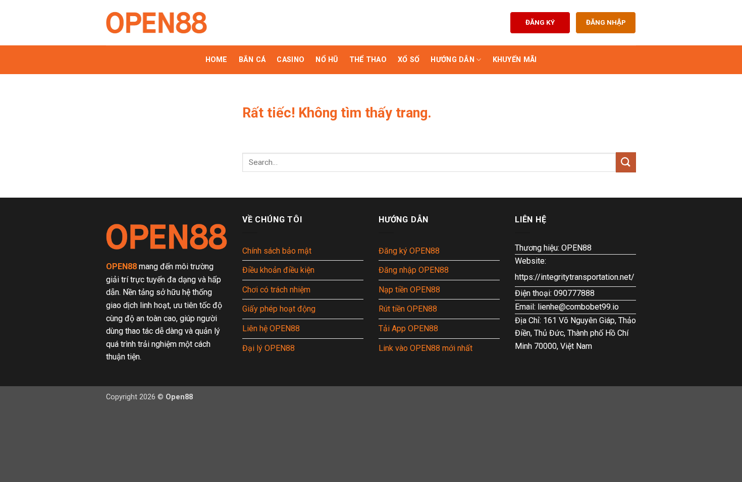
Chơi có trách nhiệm (276, 289)
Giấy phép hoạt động (278, 309)
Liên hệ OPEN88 (271, 328)
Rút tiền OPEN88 (408, 309)
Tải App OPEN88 (408, 328)
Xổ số (408, 59)
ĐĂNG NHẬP (606, 22)
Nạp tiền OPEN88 (409, 289)
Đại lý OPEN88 (268, 348)
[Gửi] (626, 162)
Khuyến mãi (515, 59)
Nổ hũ (326, 59)
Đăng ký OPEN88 (409, 251)
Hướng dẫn (452, 59)
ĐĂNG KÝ (540, 22)
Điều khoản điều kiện (278, 270)
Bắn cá (252, 59)
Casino (290, 59)
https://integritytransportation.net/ (574, 277)
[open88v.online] (156, 22)
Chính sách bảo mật (276, 251)
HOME (216, 59)
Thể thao (368, 59)
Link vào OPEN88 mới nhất (425, 348)
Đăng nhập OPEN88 (414, 270)
